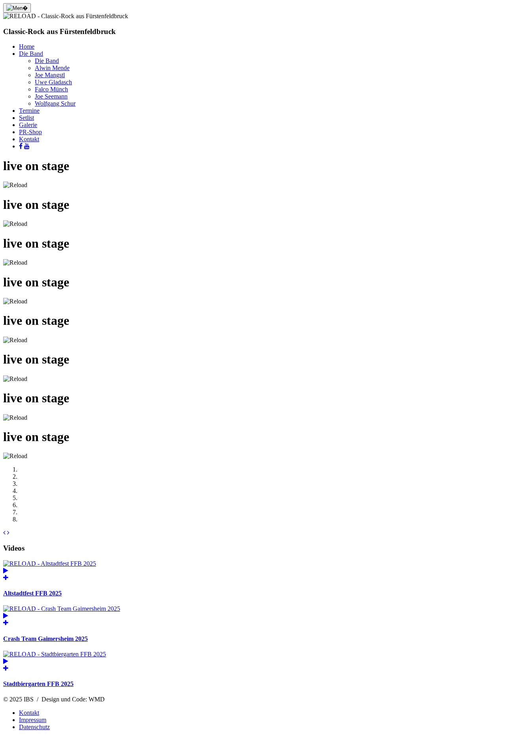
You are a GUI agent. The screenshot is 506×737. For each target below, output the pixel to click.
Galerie (28, 124)
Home (26, 46)
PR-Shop (30, 132)
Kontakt (29, 139)
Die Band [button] (31, 53)
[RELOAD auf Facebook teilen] (21, 146)
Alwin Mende (52, 67)
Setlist (26, 117)
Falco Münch (51, 89)
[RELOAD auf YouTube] (27, 146)
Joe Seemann (51, 96)
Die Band (47, 60)
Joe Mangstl (50, 75)
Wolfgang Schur (55, 103)
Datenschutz (34, 727)
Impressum (32, 719)
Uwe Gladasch (53, 82)
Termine (29, 110)
